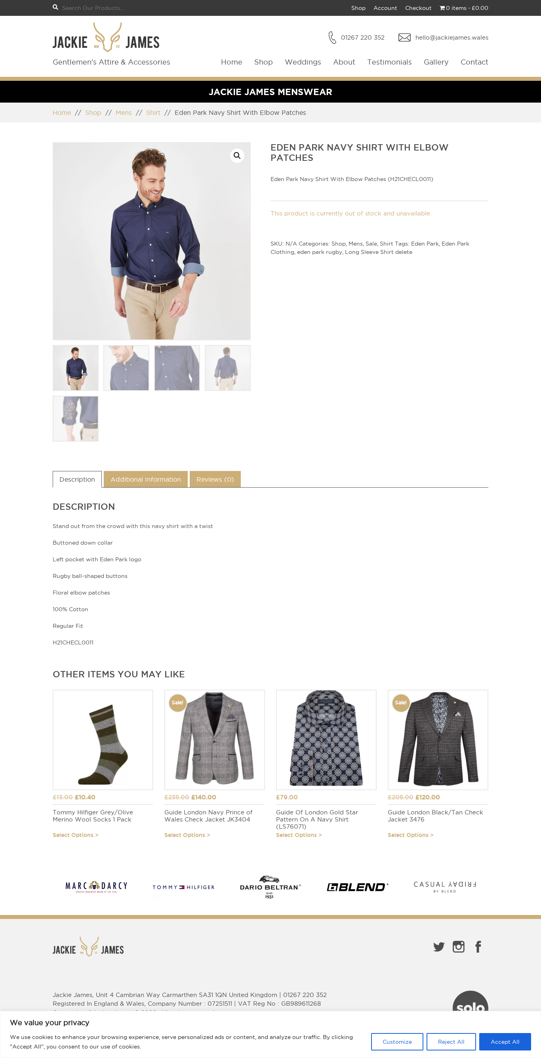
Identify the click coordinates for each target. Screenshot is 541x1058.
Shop (358, 8)
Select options (73, 835)
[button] (237, 156)
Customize (397, 1042)
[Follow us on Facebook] (478, 954)
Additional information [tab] (145, 479)
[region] (270, 1034)
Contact (474, 62)
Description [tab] (77, 479)
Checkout (418, 8)
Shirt (153, 112)
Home (231, 62)
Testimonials (389, 62)
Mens (124, 112)
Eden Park (425, 243)
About (344, 62)
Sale (371, 243)
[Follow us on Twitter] (439, 954)
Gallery (436, 62)
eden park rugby (319, 252)
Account (385, 8)
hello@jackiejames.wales (451, 37)
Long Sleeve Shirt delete (378, 252)
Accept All (505, 1042)
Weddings (303, 62)
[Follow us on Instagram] (459, 954)
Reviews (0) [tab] (215, 479)
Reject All (451, 1042)
